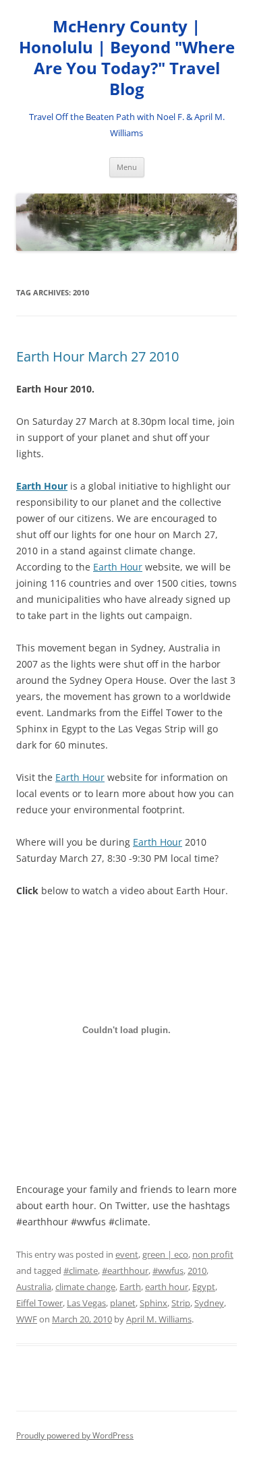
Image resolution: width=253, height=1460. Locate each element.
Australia (33, 1287)
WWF (26, 1319)
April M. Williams (159, 1319)
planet (123, 1303)
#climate (80, 1270)
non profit (212, 1254)
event (126, 1254)
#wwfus (168, 1270)
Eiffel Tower (39, 1303)
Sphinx (153, 1303)
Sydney (209, 1303)
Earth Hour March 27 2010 (97, 356)
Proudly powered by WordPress (75, 1435)
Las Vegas (86, 1303)
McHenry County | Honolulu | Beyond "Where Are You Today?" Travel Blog (127, 57)
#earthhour (125, 1270)
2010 (197, 1270)
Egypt (203, 1287)
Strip (180, 1303)
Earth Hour (41, 485)
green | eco (165, 1254)
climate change (85, 1287)
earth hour (166, 1287)
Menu (127, 167)
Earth (130, 1287)
